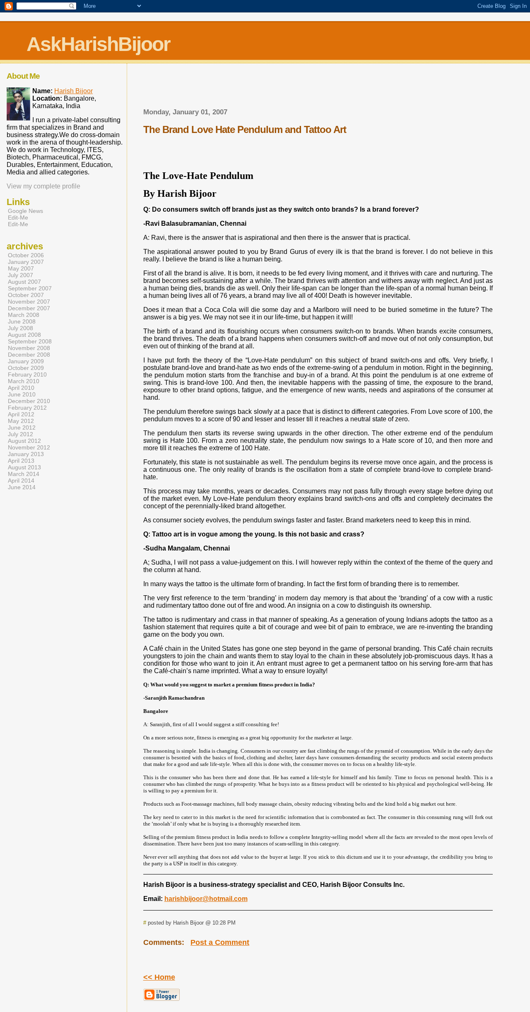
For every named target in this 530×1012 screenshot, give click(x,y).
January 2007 (26, 261)
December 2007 (29, 308)
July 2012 (20, 434)
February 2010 (27, 374)
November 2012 (29, 447)
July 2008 (20, 328)
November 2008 (29, 348)
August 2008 (24, 334)
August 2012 (24, 440)
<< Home (159, 977)
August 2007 (24, 281)
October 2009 (26, 368)
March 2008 (23, 315)
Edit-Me (18, 217)
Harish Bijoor (73, 90)
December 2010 (29, 401)
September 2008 (30, 341)
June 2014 (22, 487)
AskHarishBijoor (98, 44)
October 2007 (26, 295)
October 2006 (26, 255)
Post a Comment (219, 942)
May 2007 (21, 268)
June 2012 (22, 427)
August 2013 (24, 467)
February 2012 (27, 407)
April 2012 (21, 414)
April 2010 (21, 387)
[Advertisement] (318, 88)
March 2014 (23, 474)
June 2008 (22, 321)
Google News (25, 211)
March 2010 (23, 381)
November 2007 (29, 301)
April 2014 (21, 480)
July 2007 (20, 275)
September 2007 (30, 288)
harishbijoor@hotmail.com (206, 898)
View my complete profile (43, 186)
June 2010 (22, 394)
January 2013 (26, 454)
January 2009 (26, 361)
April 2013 (21, 460)
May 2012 (21, 421)
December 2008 (29, 354)
